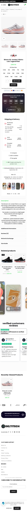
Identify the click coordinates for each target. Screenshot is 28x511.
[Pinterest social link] (15, 194)
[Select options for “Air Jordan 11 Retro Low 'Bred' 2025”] (23, 258)
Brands (12, 9)
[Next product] (5, 14)
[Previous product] (2, 14)
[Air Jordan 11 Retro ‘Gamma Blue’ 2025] (7, 259)
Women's (19, 178)
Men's (10, 178)
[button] (2, 29)
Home (2, 9)
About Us (3, 445)
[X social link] (13, 194)
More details (19, 139)
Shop (7, 9)
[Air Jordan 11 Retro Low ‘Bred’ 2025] (20, 259)
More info (9, 508)
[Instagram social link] (12, 432)
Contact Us (4, 448)
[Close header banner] (25, 1)
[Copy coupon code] (18, 109)
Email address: (13, 484)
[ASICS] (18, 405)
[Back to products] (4, 14)
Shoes (14, 178)
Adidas (3, 472)
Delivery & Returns (6, 455)
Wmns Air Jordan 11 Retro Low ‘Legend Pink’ (7, 392)
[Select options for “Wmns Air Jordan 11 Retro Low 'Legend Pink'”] (11, 382)
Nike (2, 469)
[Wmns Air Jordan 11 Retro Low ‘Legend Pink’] (7, 384)
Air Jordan (18, 9)
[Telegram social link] (19, 194)
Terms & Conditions (6, 461)
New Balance (4, 474)
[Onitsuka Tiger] (4, 405)
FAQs (2, 450)
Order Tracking (5, 453)
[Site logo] (13, 5)
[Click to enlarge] (4, 38)
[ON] (11, 405)
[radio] (4, 70)
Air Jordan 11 (4, 11)
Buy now (13, 85)
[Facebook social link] (11, 194)
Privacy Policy (4, 458)
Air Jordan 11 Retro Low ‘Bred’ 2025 (20, 267)
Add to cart (16, 81)
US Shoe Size (13, 67)
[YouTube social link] (15, 432)
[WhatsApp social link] (17, 194)
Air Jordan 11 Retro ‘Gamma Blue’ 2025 (7, 268)
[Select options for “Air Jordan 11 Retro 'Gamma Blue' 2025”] (11, 258)
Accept (17, 508)
